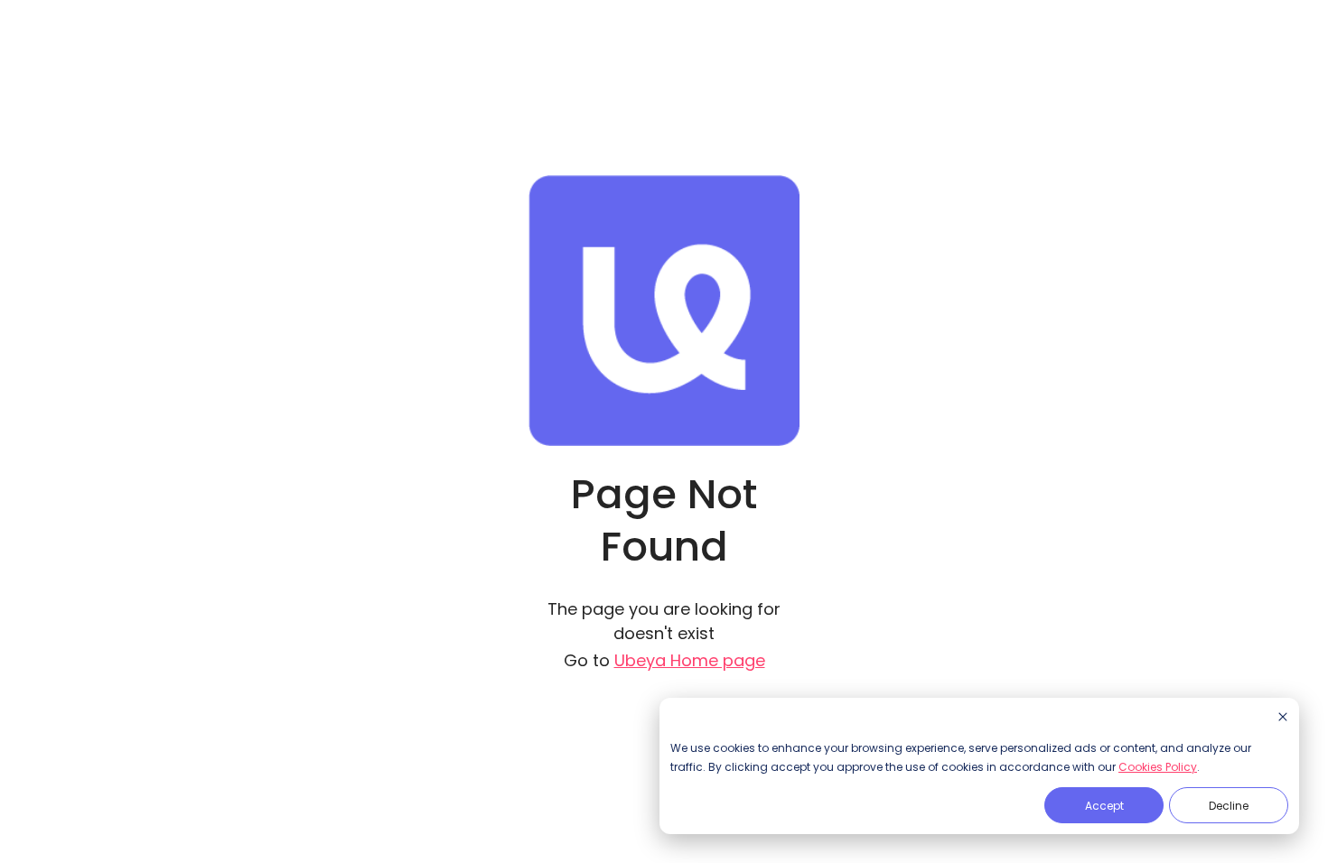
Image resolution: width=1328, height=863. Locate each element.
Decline (1229, 805)
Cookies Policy (1157, 767)
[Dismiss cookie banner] (1282, 718)
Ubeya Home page (689, 660)
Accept (1104, 805)
